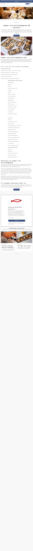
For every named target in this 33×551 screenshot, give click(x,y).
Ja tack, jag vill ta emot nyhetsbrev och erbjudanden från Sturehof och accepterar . (16, 223)
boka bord (27, 3)
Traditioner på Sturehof (16, 22)
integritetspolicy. (21, 215)
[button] (16, 221)
